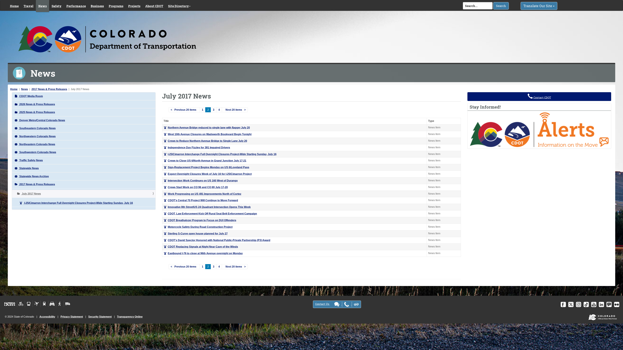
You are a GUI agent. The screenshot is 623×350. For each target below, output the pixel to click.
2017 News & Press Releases (49, 89)
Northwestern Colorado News (37, 136)
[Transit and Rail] (29, 304)
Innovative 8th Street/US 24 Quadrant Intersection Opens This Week (209, 207)
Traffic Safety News (31, 160)
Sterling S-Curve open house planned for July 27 (198, 233)
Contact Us (322, 304)
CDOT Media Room (31, 96)
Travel (28, 6)
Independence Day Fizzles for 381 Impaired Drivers (199, 147)
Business (97, 6)
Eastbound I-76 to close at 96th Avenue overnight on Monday (205, 253)
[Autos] (52, 304)
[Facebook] (563, 304)
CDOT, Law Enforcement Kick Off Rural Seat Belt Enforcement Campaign (212, 213)
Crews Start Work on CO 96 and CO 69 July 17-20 (198, 187)
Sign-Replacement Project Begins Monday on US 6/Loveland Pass (208, 167)
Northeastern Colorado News (37, 144)
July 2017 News (31, 193)
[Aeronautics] (37, 304)
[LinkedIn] (601, 304)
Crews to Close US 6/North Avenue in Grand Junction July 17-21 (207, 160)
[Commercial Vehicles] (68, 304)
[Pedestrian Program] (60, 304)
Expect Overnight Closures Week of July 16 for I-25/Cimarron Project (210, 174)
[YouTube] (594, 304)
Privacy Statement (72, 316)
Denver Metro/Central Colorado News (42, 120)
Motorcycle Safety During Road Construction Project (200, 227)
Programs (116, 6)
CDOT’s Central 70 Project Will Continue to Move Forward (203, 200)
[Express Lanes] (9, 304)
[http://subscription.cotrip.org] (539, 129)
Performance (76, 6)
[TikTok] (586, 304)
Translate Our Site (538, 6)
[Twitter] (571, 304)
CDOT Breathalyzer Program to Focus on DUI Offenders (202, 220)
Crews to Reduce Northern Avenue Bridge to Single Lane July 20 (207, 141)
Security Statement (100, 316)
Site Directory (178, 6)
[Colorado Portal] (603, 316)
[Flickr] (617, 304)
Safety (56, 6)
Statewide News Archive (34, 176)
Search (501, 6)
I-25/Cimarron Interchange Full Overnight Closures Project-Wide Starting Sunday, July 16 (78, 203)
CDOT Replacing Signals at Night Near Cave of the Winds (203, 246)
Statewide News (29, 168)
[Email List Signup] (609, 304)
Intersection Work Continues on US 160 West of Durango (203, 180)
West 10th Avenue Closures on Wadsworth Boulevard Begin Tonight (209, 134)
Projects (134, 6)
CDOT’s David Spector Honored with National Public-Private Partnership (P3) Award (219, 240)
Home (14, 6)
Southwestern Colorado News (37, 152)
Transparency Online (130, 316)
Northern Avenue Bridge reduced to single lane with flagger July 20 (209, 127)
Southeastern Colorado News (37, 128)
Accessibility (47, 316)
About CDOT (154, 6)
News (42, 6)
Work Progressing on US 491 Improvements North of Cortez (204, 193)
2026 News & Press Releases (37, 104)
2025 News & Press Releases (37, 112)
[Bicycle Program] (21, 304)
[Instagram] (578, 304)
